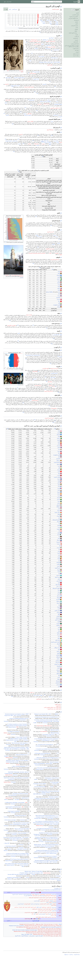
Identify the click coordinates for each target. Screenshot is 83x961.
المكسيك (58, 562)
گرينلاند (58, 668)
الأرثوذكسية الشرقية (41, 253)
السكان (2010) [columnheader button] (18, 429)
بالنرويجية (44, 84)
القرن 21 (25, 895)
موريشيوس (58, 660)
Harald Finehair (40, 725)
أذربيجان (58, 603)
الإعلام (29, 907)
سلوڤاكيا (58, 506)
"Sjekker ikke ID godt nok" (21, 815)
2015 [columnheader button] (44, 269)
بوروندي (58, 547)
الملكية (51, 903)
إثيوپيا (59, 484)
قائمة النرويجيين (27, 912)
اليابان (59, 579)
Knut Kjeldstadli (44, 731)
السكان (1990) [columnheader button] (33, 429)
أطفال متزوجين (30, 121)
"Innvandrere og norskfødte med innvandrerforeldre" (47, 749)
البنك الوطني (49, 907)
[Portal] (34, 918)
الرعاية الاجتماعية (38, 385)
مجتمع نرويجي (32, 935)
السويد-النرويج (47, 895)
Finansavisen (54, 408)
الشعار (42, 910)
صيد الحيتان (16, 907)
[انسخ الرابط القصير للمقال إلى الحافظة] (61, 6)
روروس (49, 46)
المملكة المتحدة (57, 462)
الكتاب (55, 915)
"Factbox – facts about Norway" (46, 841)
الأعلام (50, 910)
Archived (45, 722)
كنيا (59, 536)
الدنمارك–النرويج (15, 894)
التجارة (42, 44)
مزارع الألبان (48, 48)
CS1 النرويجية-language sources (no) (26, 924)
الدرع (48, 910)
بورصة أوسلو (44, 907)
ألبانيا (59, 582)
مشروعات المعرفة (28, 918)
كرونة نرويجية (54, 907)
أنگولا (59, 614)
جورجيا (58, 634)
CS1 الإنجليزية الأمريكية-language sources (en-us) (51, 927)
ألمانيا (57, 23)
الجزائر (58, 534)
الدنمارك (58, 299)
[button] (79, 2)
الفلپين (44, 23)
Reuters (55, 841)
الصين (59, 471)
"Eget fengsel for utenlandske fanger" (17, 806)
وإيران (57, 142)
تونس (59, 551)
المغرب (13, 140)
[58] (12, 696)
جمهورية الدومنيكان (56, 588)
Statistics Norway (39, 825)
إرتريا (50, 23)
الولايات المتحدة (57, 477)
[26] (42, 156)
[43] (38, 371)
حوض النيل (54, 902)
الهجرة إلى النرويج (39, 935)
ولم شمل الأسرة (32, 73)
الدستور (55, 900)
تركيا (16, 140)
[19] (52, 135)
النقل (23, 907)
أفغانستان (58, 297)
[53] (34, 419)
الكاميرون (58, 599)
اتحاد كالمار (20, 894)
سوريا (57, 21)
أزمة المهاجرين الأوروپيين (55, 108)
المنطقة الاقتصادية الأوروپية (19, 77)
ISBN (52, 730)
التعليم (40, 907)
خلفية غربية (56, 140)
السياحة (26, 907)
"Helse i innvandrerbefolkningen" (19, 766)
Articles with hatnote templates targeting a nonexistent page (24, 929)
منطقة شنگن (52, 377)
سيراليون (58, 601)
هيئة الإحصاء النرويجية (55, 259)
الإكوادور (58, 616)
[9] (49, 81)
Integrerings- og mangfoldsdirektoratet (53, 889)
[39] (53, 338)
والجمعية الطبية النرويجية (29, 87)
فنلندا (59, 486)
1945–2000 (30, 895)
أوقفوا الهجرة (38, 699)
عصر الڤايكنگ (45, 39)
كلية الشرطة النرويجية (48, 391)
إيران (30, 60)
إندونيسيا (58, 542)
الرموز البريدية (44, 912)
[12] (37, 93)
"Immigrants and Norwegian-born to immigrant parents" (46, 716)
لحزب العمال (51, 696)
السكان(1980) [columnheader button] (40, 429)
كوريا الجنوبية (57, 567)
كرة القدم (42, 917)
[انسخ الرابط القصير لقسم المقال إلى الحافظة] (61, 35)
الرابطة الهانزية (48, 45)
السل (19, 333)
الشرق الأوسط (37, 355)
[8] (32, 77)
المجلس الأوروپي (54, 373)
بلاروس (58, 566)
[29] (36, 216)
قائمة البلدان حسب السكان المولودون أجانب (52, 707)
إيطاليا (59, 514)
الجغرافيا (59, 897)
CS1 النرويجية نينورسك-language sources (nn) (36, 928)
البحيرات (47, 897)
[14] (25, 107)
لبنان (59, 517)
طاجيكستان (58, 682)
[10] (55, 86)
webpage (59, 875)
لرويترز (19, 143)
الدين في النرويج (50, 231)
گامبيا (59, 538)
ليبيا (59, 605)
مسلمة (36, 235)
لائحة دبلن (39, 104)
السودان (58, 516)
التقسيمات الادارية (53, 912)
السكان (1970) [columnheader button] (48, 429)
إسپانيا (59, 493)
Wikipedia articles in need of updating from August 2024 (25, 931)
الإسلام (58, 243)
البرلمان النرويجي (20, 903)
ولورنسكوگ (36, 143)
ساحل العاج (57, 640)
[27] (19, 171)
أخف (73, 9)
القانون (60, 899)
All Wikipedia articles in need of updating (53, 932)
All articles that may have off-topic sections (35, 932)
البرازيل (58, 499)
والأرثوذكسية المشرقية (33, 253)
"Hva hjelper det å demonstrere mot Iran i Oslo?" (47, 828)
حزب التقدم (32, 692)
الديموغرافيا (59, 912)
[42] (50, 363)
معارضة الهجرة (58, 704)
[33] (52, 244)
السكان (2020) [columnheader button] (10, 429)
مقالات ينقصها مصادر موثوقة (26, 934)
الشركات (20, 907)
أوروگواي (58, 656)
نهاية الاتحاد (42, 895)
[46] (46, 381)
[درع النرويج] (7, 905)
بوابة (33, 918)
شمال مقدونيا (57, 512)
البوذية (50, 253)
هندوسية (40, 236)
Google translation (18, 725)
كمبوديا (58, 606)
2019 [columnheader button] (30, 269)
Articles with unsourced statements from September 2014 (49, 931)
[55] (53, 422)
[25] (14, 151)
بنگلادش (58, 564)
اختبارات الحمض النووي (15, 85)
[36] (52, 269)
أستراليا (58, 540)
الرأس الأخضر (57, 610)
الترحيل (34, 378)
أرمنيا (59, 636)
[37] (10, 320)
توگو (59, 675)
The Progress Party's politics (17, 859)
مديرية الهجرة (58, 888)
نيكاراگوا (58, 673)
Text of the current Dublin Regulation (45, 767)
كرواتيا (58, 510)
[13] (31, 105)
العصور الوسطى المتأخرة (27, 894)
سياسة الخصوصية (77, 954)
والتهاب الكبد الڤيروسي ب (57, 334)
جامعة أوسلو (56, 49)
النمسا (59, 553)
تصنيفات (60, 924)
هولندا (59, 480)
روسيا (59, 295)
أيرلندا (59, 571)
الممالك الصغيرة (42, 894)
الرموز (60, 910)
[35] (40, 267)
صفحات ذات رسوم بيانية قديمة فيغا (51, 924)
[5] (51, 50)
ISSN (34, 793)
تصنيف (37, 918)
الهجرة (37, 145)
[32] (59, 239)
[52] (23, 412)
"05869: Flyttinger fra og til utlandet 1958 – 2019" (46, 714)
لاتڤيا (59, 473)
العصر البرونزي (48, 894)
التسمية (39, 910)
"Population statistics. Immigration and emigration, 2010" (40, 872)
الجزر (52, 897)
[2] (50, 24)
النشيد (45, 910)
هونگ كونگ (58, 584)
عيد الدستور (50, 917)
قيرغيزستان (57, 662)
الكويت (58, 621)
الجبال (55, 897)
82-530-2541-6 (56, 732)
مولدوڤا (58, 597)
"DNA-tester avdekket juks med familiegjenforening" (47, 757)
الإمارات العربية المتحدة (55, 642)
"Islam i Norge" (19, 737)
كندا (59, 530)
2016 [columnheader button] (41, 269)
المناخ (44, 897)
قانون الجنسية (41, 899)
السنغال (58, 643)
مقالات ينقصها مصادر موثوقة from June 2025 (52, 935)
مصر (59, 560)
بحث (33, 1)
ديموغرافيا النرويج (50, 129)
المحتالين (50, 385)
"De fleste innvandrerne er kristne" (18, 724)
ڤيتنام (49, 62)
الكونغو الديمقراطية (56, 519)
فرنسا (59, 488)
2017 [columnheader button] (37, 269)
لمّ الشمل (7, 84)
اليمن (59, 627)
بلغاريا (59, 490)
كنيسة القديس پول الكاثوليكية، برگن (17, 275)
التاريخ (60, 895)
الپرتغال (58, 521)
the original (50, 818)
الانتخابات (47, 900)
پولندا (55, 20)
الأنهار (50, 897)
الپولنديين (21, 277)
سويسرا (58, 543)
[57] (44, 694)
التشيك (58, 525)
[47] (55, 386)
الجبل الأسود (57, 619)
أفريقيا (30, 355)
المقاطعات (51, 900)
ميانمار (58, 503)
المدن (49, 912)
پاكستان (42, 56)
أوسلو (50, 143)
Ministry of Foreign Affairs (37, 871)
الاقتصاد (59, 907)
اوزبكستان (58, 617)
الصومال (43, 21)
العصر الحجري (53, 894)
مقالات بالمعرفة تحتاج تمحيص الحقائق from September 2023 (28, 927)
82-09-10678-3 (56, 730)
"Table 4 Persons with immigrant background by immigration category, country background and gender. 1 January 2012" (47, 817)
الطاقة (38, 907)
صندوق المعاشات (35, 400)
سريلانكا (45, 62)
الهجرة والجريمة (45, 368)
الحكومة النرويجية (27, 115)
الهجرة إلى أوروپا (36, 920)
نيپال (60, 545)
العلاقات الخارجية (37, 900)
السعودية (58, 623)
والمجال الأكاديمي (37, 44)
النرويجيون (32, 912)
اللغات (41, 912)
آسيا (32, 355)
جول (53, 917)
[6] (28, 99)
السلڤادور (58, 655)
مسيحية (54, 235)
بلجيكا (59, 558)
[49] (58, 392)
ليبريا (59, 555)
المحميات (40, 897)
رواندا (59, 592)
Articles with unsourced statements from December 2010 (49, 929)
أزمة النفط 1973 (54, 57)
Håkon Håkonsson (48, 725)
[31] (37, 236)
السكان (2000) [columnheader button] (26, 429)
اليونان (58, 532)
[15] (37, 110)
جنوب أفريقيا (57, 577)
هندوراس (58, 684)
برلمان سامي (53, 905)
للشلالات (36, 48)
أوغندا (59, 556)
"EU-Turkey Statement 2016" (45, 786)
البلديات (47, 903)
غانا (59, 523)
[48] (45, 389)
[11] (34, 91)
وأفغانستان (56, 104)
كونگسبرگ (53, 46)
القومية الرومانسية (27, 903)
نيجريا (59, 527)
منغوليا (58, 679)
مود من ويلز (21, 70)
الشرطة (51, 899)
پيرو (59, 549)
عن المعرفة (71, 954)
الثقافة (60, 915)
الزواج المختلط (34, 39)
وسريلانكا (42, 101)
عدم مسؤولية (66, 954)
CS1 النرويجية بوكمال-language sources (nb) (34, 925)
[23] (23, 143)
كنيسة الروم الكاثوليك (50, 248)
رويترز (52, 121)
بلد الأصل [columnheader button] (54, 269)
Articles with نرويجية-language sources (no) (52, 925)
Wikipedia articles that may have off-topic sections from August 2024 (47, 934)
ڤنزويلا (58, 569)
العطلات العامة (38, 917)
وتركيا (40, 56)
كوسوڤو (58, 464)
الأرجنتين (58, 580)
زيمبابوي (58, 651)
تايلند (59, 293)
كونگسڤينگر (50, 381)
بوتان (59, 630)
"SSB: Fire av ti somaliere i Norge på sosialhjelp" (17, 833)
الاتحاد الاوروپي (42, 900)
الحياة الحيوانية (36, 897)
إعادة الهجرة (58, 705)
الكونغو (58, 653)
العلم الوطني (54, 910)
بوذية (57, 236)
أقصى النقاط (31, 897)
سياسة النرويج (18, 935)
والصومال (60, 104)
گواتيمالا (58, 666)
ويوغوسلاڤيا (41, 62)
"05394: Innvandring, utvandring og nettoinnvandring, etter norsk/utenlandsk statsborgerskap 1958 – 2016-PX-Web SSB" (46, 721)
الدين (38, 912)
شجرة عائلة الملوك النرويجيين (35, 41)
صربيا (59, 495)
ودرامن (43, 143)
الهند (59, 303)
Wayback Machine (39, 769)
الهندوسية (56, 253)
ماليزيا (59, 593)
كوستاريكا (58, 680)
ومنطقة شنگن (8, 77)
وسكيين (29, 143)
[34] (33, 263)
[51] (23, 402)
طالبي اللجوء (49, 64)
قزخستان (58, 575)
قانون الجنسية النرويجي (49, 418)
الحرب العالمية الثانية (36, 895)
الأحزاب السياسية (43, 903)
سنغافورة (58, 625)
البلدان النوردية (36, 71)
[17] (4, 113)
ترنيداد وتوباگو (57, 647)
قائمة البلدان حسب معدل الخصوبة (54, 708)
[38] (18, 325)
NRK (17, 727)
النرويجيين (20, 134)
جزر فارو (58, 586)
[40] (58, 356)
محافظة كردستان (57, 62)
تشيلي (51, 62)
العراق (6, 102)
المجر (48, 99)
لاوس (59, 686)
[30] (51, 225)
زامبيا (59, 629)
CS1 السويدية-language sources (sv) (16, 925)
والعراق (56, 24)
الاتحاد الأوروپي (36, 79)
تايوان (59, 649)
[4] (26, 42)
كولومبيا (58, 529)
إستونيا (58, 492)
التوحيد (33, 894)
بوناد (55, 917)
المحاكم (54, 899)
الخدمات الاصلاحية (47, 899)
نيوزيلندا (58, 612)
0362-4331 (38, 793)
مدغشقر (58, 658)
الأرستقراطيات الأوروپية (50, 41)
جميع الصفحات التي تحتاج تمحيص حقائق (53, 928)
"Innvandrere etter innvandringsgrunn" (47, 744)
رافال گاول (29, 113)
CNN (23, 866)
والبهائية (60, 254)
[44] (45, 377)
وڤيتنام (30, 99)
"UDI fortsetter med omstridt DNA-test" (46, 753)
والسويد (41, 140)
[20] (18, 139)
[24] (50, 144)
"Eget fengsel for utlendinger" (18, 811)
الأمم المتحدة (55, 115)
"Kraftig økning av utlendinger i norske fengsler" (17, 802)
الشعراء (52, 915)
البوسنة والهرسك (56, 304)
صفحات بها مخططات (39, 924)
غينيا (59, 645)
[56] (7, 428)
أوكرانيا (48, 20)
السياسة (59, 903)
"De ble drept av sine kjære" (16, 819)
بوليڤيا (59, 638)
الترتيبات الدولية (33, 907)
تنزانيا (59, 590)
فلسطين (58, 504)
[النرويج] (40, 892)
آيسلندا (58, 479)
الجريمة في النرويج (54, 368)
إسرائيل (58, 595)
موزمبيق (58, 669)
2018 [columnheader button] (33, 269)
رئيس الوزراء (37, 903)
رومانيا (58, 306)
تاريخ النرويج (51, 37)
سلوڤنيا (58, 632)
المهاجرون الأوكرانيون (11, 325)
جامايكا (58, 671)
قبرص (59, 677)
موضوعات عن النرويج (35, 892)
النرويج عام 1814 (53, 895)
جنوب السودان (57, 664)
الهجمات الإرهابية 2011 (38, 695)
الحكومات (54, 903)
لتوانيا (41, 20)
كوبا (59, 573)
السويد (50, 21)
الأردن (59, 608)
